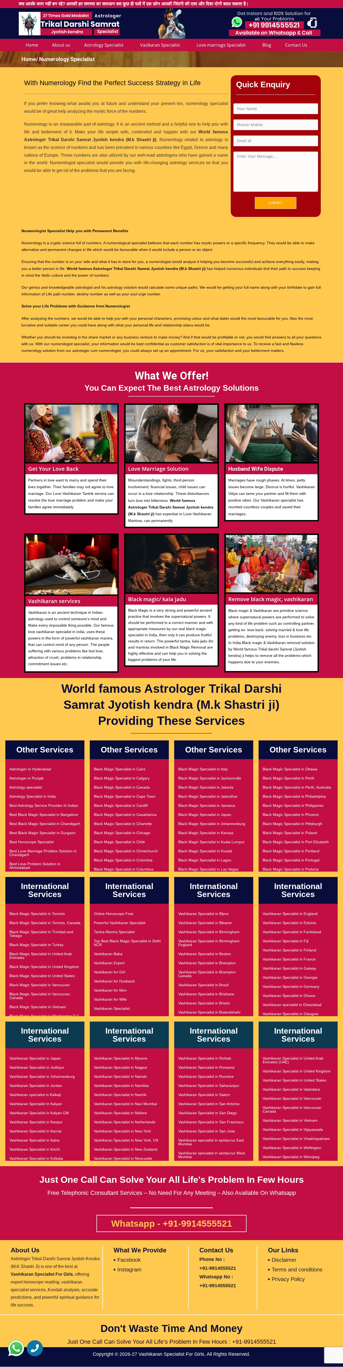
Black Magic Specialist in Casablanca (125, 814)
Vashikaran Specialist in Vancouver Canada (292, 1109)
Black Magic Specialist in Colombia (123, 860)
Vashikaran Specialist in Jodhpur (36, 1067)
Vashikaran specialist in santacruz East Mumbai (211, 1142)
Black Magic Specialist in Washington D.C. (44, 1016)
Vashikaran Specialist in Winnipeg (291, 1157)
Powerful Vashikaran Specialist (120, 923)
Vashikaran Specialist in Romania (206, 1067)
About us (61, 45)
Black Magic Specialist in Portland (291, 851)
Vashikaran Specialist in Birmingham (209, 932)
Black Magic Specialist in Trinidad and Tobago (41, 934)
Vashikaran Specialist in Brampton (207, 963)
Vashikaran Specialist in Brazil (203, 985)
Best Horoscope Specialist (31, 842)
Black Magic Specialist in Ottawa (290, 769)
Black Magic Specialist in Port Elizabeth (296, 842)
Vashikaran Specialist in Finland (289, 950)
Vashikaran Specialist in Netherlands (124, 1122)
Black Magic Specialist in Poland (290, 833)
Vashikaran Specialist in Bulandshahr (209, 1012)
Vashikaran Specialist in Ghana (289, 995)
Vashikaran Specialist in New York (122, 1131)
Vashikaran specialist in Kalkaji (35, 1095)
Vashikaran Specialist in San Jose (206, 1131)
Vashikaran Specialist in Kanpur (36, 1122)
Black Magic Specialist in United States (42, 976)
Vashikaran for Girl (109, 972)
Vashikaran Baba (108, 954)
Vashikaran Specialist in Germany (291, 986)
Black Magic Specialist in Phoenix (291, 814)
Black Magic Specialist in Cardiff (121, 805)
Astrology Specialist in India (32, 796)
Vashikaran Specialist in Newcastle (123, 1158)
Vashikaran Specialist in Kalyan (35, 1104)
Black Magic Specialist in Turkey (36, 945)
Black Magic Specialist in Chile (119, 842)
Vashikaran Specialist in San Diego (207, 1113)
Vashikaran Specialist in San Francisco (211, 1122)
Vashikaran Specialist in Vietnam (290, 1120)
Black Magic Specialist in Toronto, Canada (44, 923)
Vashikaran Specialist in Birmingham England (209, 943)
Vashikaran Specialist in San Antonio (209, 1104)
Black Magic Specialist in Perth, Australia (297, 787)
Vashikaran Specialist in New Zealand (125, 1149)
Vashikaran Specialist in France (289, 959)
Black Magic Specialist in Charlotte (123, 824)
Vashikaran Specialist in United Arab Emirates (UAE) (293, 1060)
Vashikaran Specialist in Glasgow (290, 1014)
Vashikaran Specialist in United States (294, 1080)
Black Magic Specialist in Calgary (122, 778)
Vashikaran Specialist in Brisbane (206, 994)
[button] (16, 1348)
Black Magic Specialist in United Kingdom (44, 967)
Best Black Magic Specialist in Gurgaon (42, 833)
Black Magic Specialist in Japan (204, 814)
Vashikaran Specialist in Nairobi (120, 1076)
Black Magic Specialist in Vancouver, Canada (40, 996)
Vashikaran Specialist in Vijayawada (293, 1129)
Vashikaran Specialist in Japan (35, 1058)
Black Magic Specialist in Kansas (205, 833)
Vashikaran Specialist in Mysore (120, 1058)
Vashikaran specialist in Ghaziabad (292, 1005)
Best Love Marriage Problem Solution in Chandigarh (43, 853)
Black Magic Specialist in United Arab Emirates (40, 956)
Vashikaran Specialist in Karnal (35, 1131)
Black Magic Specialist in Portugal (291, 860)
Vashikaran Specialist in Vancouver (292, 1098)
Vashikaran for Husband (114, 981)
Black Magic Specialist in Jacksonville (209, 778)
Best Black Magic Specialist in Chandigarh (44, 824)
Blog (266, 45)
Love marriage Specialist (221, 45)
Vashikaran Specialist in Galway (289, 968)
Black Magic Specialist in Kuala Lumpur (211, 842)
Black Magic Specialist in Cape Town (124, 796)
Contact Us (296, 45)
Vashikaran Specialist (112, 1008)
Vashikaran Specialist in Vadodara (291, 1089)
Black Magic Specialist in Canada (122, 787)
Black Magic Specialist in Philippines (293, 805)
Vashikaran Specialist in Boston (204, 954)
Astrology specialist (25, 787)
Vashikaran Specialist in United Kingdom (297, 1071)
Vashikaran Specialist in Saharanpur (208, 1085)
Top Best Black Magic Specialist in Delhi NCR (127, 943)
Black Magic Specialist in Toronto (37, 914)
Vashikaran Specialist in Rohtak (204, 1058)
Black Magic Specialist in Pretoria (291, 869)
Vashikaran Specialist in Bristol (204, 1003)
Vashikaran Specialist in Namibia (121, 1085)
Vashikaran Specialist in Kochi (34, 1149)
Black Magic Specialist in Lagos (204, 860)
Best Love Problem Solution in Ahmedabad (34, 866)
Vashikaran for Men (110, 990)
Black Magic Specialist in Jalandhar (208, 796)
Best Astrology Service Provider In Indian (43, 805)
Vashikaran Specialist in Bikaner (205, 923)
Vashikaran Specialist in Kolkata (36, 1158)
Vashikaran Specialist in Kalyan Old (39, 1113)
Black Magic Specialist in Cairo (120, 769)
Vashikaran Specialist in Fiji (285, 941)
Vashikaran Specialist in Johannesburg (42, 1076)
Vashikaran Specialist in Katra (34, 1140)
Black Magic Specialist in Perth (288, 778)
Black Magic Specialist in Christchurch (126, 851)
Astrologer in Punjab (26, 778)
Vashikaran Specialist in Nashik (120, 1095)
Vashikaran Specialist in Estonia (289, 923)
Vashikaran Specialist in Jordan (35, 1085)
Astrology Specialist (104, 45)
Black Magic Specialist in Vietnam (37, 1007)
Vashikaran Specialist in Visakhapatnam (296, 1138)
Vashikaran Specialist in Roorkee (206, 1076)
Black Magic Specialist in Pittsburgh (292, 824)
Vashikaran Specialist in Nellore (120, 1113)
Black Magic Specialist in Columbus (124, 869)
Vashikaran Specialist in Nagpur (120, 1067)
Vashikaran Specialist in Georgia (290, 977)
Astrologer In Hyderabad (30, 769)
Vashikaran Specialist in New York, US (126, 1140)
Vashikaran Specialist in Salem (204, 1095)
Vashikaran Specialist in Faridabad (292, 932)
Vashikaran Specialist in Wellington (292, 1148)
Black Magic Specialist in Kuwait (205, 851)
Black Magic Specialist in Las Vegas (208, 869)
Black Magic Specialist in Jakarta (205, 787)
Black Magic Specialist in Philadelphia (294, 796)
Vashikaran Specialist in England (290, 914)
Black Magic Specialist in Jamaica (206, 805)
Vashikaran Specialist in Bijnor (203, 914)
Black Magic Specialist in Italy (203, 769)
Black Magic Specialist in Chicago (122, 833)
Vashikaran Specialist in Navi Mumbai (125, 1104)
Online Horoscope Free (113, 914)
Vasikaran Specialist (160, 45)
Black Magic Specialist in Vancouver (39, 985)
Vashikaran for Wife (110, 999)
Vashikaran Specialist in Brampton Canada (207, 974)
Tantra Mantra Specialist (114, 932)
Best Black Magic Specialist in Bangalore (43, 814)
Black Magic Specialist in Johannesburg (211, 824)
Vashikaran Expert (109, 963)
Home (32, 45)
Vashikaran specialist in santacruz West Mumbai (211, 1155)
